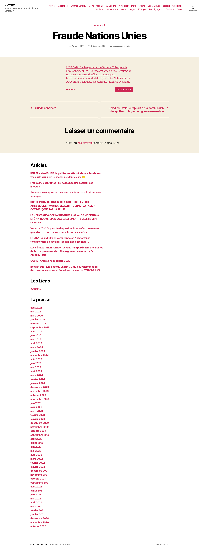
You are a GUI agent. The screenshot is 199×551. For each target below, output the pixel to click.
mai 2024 (35, 367)
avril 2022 (36, 454)
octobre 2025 (38, 323)
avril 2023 (36, 407)
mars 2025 (36, 347)
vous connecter (85, 143)
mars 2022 (36, 458)
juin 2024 (35, 363)
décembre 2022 (39, 423)
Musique (142, 9)
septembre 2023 (40, 399)
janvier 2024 (37, 383)
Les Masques (154, 6)
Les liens (99, 9)
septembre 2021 (39, 482)
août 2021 (36, 486)
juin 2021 (35, 494)
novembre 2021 (39, 474)
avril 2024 (36, 371)
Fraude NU (71, 89)
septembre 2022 (40, 435)
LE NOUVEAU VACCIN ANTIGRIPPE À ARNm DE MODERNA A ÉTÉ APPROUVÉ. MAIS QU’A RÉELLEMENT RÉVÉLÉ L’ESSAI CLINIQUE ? (64, 219)
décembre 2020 (39, 518)
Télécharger (124, 89)
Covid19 (10, 4)
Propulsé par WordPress (60, 544)
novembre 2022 (39, 427)
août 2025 (36, 331)
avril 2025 (36, 343)
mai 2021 (35, 498)
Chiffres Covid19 (78, 6)
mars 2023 (36, 411)
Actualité (99, 25)
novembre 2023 (39, 391)
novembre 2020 (39, 522)
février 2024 (37, 379)
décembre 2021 (39, 470)
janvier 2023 (37, 419)
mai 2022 (35, 450)
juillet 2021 (36, 490)
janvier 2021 (37, 514)
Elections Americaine (173, 6)
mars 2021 (36, 506)
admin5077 (80, 46)
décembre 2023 (39, 387)
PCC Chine (169, 9)
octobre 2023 (38, 395)
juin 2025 (35, 335)
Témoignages (155, 9)
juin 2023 (35, 403)
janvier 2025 (37, 351)
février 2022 (37, 462)
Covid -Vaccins (96, 6)
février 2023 (37, 415)
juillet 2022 (37, 442)
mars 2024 (36, 375)
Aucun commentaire (121, 46)
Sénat (180, 9)
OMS (123, 9)
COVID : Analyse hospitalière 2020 (50, 260)
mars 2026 (36, 315)
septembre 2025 (40, 327)
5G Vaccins (111, 6)
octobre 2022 (38, 430)
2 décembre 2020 (99, 46)
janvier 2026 (37, 319)
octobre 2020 (38, 526)
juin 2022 (35, 446)
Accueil (52, 6)
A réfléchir (124, 6)
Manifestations (138, 6)
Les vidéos (111, 9)
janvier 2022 (37, 466)
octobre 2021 (38, 478)
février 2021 (37, 510)
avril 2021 (36, 502)
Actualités (63, 6)
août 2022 (36, 438)
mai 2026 (35, 311)
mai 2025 (35, 339)
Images (132, 9)
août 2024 (36, 359)
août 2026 (36, 307)
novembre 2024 (39, 355)
